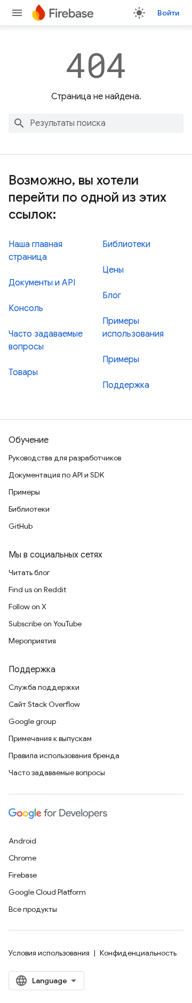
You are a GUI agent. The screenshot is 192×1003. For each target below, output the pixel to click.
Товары (23, 372)
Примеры (120, 359)
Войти (168, 13)
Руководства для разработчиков (65, 458)
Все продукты (33, 909)
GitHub (21, 526)
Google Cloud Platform (47, 892)
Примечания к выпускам (50, 738)
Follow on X (27, 606)
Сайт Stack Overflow (44, 704)
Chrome (22, 858)
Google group (32, 721)
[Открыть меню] (17, 13)
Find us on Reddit (37, 589)
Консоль (26, 308)
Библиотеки (126, 244)
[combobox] (96, 123)
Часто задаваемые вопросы (57, 772)
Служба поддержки (44, 687)
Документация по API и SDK (56, 475)
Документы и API (42, 282)
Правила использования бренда (64, 755)
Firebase (23, 875)
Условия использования (49, 953)
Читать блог (29, 572)
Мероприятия (32, 641)
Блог (111, 295)
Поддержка (125, 385)
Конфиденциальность (138, 953)
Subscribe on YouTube (45, 623)
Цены (113, 270)
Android (22, 841)
